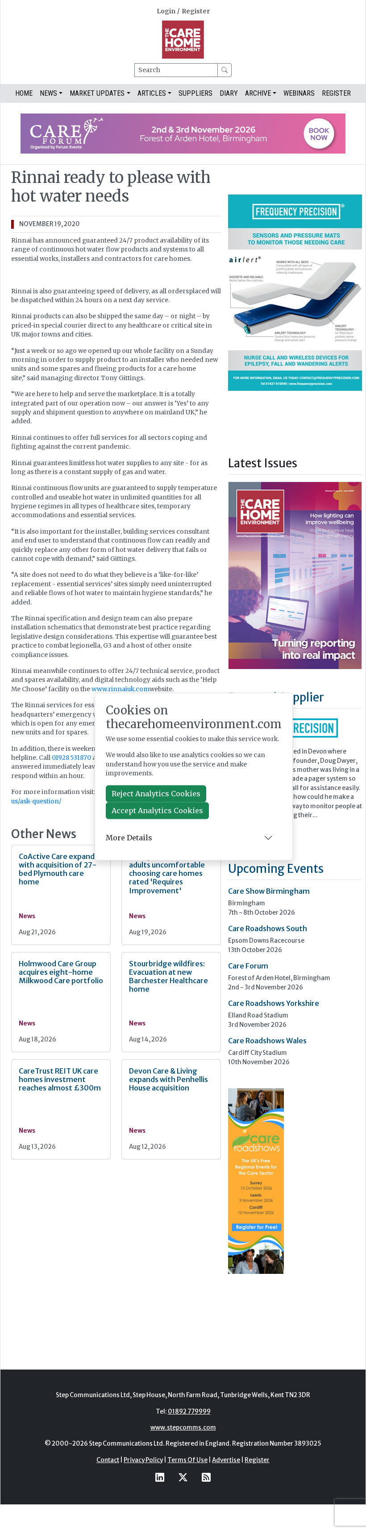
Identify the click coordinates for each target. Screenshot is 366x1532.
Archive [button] (258, 93)
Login (166, 11)
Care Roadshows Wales (267, 1040)
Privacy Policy (143, 1460)
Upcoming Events (276, 869)
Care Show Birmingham (269, 891)
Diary (229, 93)
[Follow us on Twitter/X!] (183, 1477)
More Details (129, 837)
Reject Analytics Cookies (156, 794)
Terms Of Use (187, 1460)
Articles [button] (151, 93)
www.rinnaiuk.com (121, 689)
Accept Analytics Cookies (157, 811)
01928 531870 (71, 758)
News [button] (48, 93)
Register (196, 11)
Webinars (299, 93)
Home (24, 93)
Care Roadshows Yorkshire (273, 1003)
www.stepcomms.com (183, 1427)
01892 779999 (189, 1411)
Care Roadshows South (267, 928)
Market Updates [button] (97, 93)
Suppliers (195, 93)
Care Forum (248, 965)
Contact (107, 1460)
